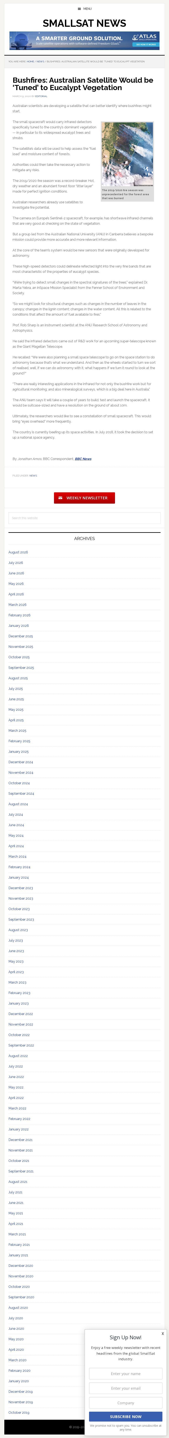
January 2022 (18, 1129)
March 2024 (17, 856)
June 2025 (16, 699)
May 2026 (16, 584)
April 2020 (16, 1350)
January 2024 (18, 877)
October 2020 (19, 1287)
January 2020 (18, 1381)
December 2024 (20, 762)
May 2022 (15, 1087)
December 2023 (20, 888)
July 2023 (15, 940)
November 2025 (20, 647)
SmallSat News (84, 23)
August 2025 (18, 678)
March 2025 (17, 731)
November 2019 (20, 1402)
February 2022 (19, 1119)
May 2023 (15, 961)
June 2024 (16, 825)
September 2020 (21, 1297)
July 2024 (15, 815)
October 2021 (18, 1161)
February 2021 (19, 1245)
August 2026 (18, 552)
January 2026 (18, 626)
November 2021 (20, 1150)
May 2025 (15, 710)
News (33, 475)
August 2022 (18, 1056)
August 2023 (18, 930)
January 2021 (18, 1255)
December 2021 (20, 1140)
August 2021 (17, 1182)
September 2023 (21, 919)
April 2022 (16, 1098)
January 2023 (18, 1003)
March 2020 (17, 1360)
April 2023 (16, 972)
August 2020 (18, 1308)
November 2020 (20, 1276)
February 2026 (19, 615)
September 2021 (21, 1171)
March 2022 (17, 1108)
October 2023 (19, 909)
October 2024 (19, 783)
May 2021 (15, 1213)
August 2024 (18, 804)
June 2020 (16, 1329)
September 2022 (21, 1045)
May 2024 (16, 835)
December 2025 (20, 636)
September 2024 (21, 794)
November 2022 (20, 1024)
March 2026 (17, 605)
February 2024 (19, 867)
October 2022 (19, 1035)
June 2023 (16, 951)
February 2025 (19, 741)
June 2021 (15, 1203)
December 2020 (20, 1266)
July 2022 (15, 1066)
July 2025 (15, 689)
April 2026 (16, 594)
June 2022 (16, 1077)
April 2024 (16, 846)
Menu (87, 8)
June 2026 (16, 573)
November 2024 (20, 773)
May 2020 (16, 1339)
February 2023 (19, 993)
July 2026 (15, 563)
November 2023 (20, 898)
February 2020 (19, 1371)
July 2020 (15, 1318)
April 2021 (15, 1224)
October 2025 (19, 657)
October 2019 (18, 1413)
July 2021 (15, 1192)
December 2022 (20, 1014)
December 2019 (20, 1392)
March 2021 (17, 1234)
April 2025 (16, 720)
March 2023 (17, 982)
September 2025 (21, 668)
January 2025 (18, 752)
